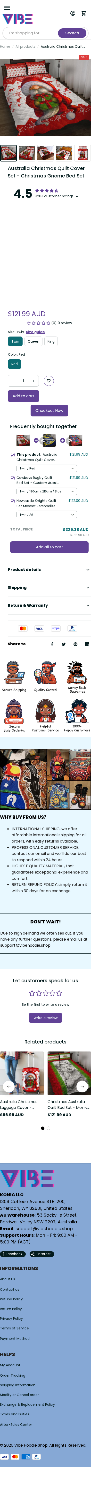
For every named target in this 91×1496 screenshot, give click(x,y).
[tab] (42, 1128)
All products (25, 46)
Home (5, 46)
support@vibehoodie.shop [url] (25, 945)
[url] (44, 1228)
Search (72, 33)
